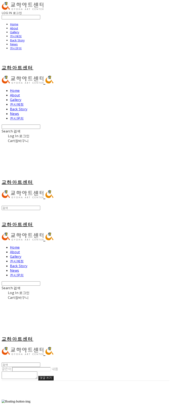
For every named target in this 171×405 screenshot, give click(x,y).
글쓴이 (6, 369)
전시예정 (16, 36)
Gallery (14, 32)
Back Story (17, 40)
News (14, 44)
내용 (55, 369)
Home (14, 24)
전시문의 (16, 48)
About (14, 28)
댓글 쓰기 (46, 378)
